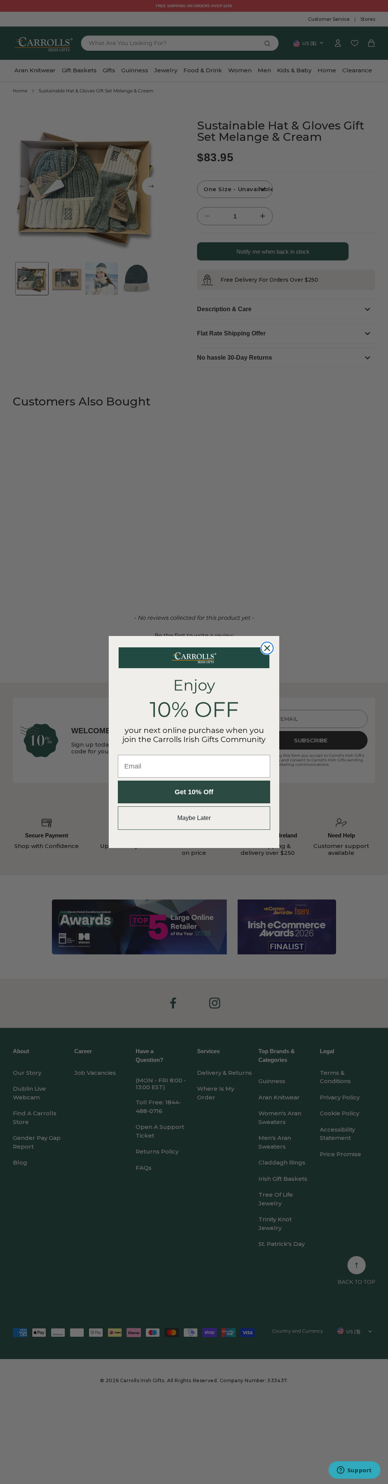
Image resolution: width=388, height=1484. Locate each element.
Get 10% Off (194, 792)
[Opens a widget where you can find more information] (354, 1470)
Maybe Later (194, 818)
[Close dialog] (267, 648)
